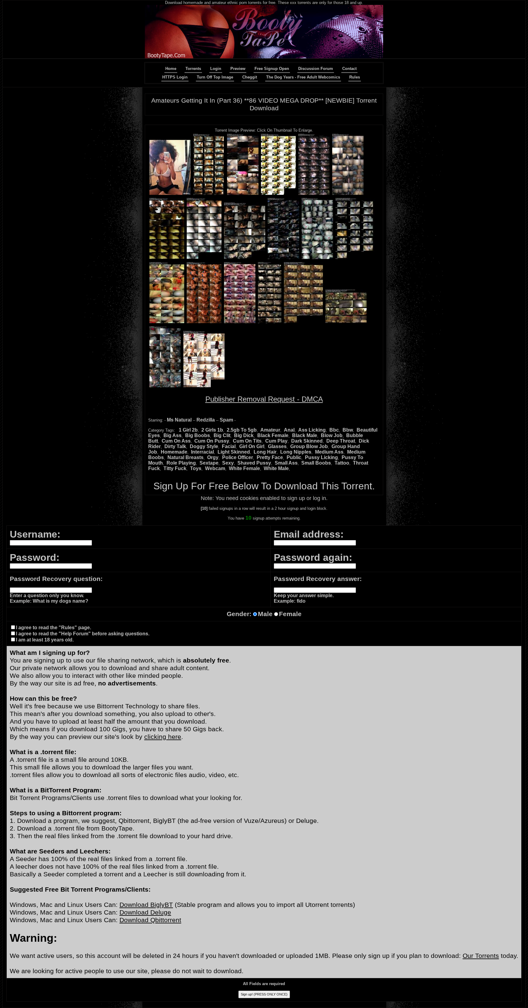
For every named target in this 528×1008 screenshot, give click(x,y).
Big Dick (244, 435)
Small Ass (286, 463)
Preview (237, 68)
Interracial (202, 452)
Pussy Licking (321, 457)
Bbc (334, 430)
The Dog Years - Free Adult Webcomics (303, 77)
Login (215, 68)
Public (294, 457)
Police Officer (237, 457)
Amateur (270, 430)
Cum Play (276, 441)
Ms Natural (179, 419)
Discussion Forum (315, 68)
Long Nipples (295, 452)
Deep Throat (340, 441)
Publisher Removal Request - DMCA (264, 399)
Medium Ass (329, 452)
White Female (244, 468)
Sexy (228, 463)
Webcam (215, 468)
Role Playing (181, 463)
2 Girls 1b (212, 430)
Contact (349, 68)
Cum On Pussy (211, 441)
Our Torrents (481, 955)
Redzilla (205, 419)
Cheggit (249, 77)
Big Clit (222, 435)
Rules (354, 77)
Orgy (212, 457)
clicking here (162, 736)
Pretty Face (270, 457)
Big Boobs (197, 435)
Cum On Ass (176, 441)
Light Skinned (234, 452)
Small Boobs (316, 463)
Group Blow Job (309, 446)
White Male (276, 468)
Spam (226, 419)
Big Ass (172, 435)
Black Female (272, 435)
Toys (195, 468)
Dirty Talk (175, 446)
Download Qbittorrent (150, 920)
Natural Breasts (185, 457)
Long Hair (265, 452)
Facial (229, 446)
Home (170, 68)
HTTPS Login (175, 77)
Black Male (304, 435)
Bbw (348, 430)
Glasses (277, 446)
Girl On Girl (251, 446)
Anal (289, 430)
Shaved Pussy (254, 463)
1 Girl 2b (188, 430)
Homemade (174, 452)
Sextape (209, 463)
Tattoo (342, 463)
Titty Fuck (174, 468)
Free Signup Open (272, 68)
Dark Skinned (307, 441)
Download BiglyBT (146, 904)
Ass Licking (312, 430)
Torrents (193, 68)
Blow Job (332, 435)
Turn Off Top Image (215, 77)
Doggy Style (204, 446)
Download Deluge (145, 912)
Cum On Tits (247, 441)
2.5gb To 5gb (242, 430)
